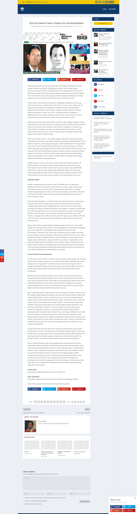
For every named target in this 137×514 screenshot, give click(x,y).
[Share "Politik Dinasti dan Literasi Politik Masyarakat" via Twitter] (38, 401)
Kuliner (104, 38)
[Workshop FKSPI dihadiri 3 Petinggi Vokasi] (96, 44)
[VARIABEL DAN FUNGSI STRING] (64, 444)
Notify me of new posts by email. (33, 504)
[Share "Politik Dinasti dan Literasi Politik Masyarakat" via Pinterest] (48, 401)
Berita (106, 56)
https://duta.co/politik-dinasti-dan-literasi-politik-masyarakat (49, 384)
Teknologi (104, 39)
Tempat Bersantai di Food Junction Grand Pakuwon (47, 453)
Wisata (108, 39)
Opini (61, 26)
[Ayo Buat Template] (81, 444)
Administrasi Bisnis (99, 122)
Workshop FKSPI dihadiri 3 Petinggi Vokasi (105, 44)
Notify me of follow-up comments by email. (36, 501)
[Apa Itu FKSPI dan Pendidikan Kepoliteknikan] (96, 71)
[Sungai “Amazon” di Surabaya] (96, 35)
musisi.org (107, 159)
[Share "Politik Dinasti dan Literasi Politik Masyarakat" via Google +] (41, 401)
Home (104, 9)
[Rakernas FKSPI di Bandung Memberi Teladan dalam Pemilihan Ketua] (96, 51)
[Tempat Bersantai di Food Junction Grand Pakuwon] (48, 444)
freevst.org (97, 159)
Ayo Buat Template (79, 451)
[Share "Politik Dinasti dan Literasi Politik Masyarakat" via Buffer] (54, 401)
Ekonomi (101, 38)
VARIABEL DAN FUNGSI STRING (63, 452)
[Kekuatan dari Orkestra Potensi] (96, 63)
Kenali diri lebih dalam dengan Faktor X (103, 131)
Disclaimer (112, 9)
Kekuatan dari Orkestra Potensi (105, 62)
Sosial (71, 26)
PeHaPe (26, 451)
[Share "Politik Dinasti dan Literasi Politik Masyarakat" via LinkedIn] (51, 401)
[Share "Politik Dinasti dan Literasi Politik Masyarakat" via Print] (64, 401)
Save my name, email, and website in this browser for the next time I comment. (45, 497)
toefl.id (102, 159)
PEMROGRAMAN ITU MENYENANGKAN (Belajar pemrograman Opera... (51, 2)
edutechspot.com (106, 158)
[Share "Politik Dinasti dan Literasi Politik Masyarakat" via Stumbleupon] (57, 401)
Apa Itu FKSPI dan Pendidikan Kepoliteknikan (103, 71)
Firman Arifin (39, 26)
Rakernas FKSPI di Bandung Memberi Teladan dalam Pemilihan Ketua (104, 52)
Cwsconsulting (98, 117)
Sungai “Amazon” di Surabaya (104, 34)
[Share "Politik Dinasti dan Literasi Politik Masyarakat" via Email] (60, 401)
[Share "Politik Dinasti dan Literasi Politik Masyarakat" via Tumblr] (45, 401)
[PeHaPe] (31, 444)
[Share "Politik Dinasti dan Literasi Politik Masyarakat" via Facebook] (35, 401)
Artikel (53, 26)
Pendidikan (66, 26)
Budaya (58, 26)
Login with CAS (103, 23)
